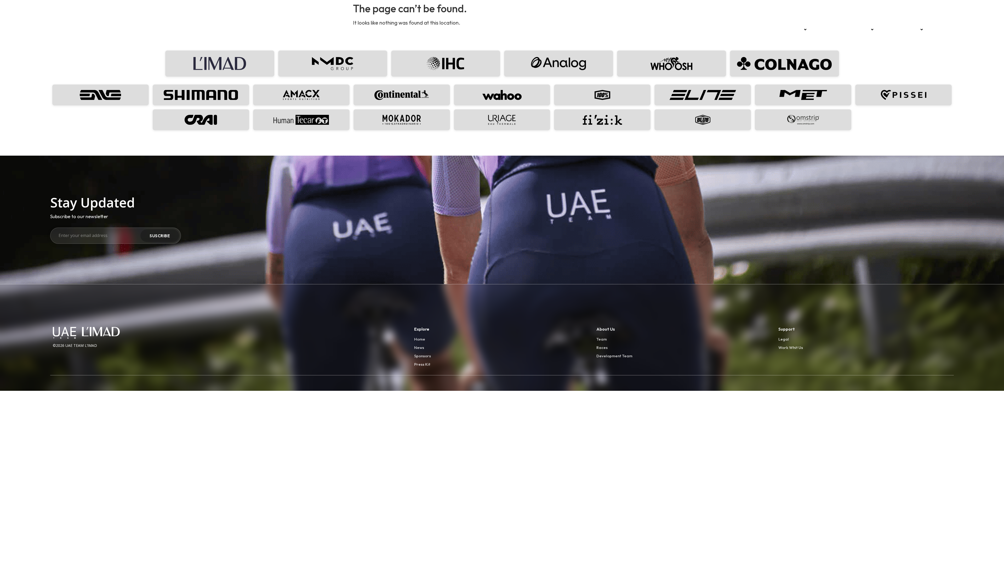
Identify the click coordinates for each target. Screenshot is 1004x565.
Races (820, 29)
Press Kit (422, 364)
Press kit (939, 29)
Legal (783, 339)
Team (796, 29)
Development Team (899, 29)
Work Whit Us (790, 347)
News (838, 29)
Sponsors (859, 29)
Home (777, 29)
